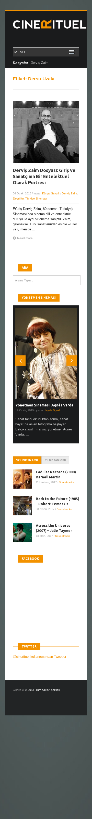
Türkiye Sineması (36, 198)
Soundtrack (27, 460)
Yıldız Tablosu (55, 460)
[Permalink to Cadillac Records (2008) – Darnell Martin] (24, 479)
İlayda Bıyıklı (53, 410)
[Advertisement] (46, 771)
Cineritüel (18, 689)
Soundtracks (66, 482)
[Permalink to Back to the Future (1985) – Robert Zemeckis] (24, 505)
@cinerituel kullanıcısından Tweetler (39, 657)
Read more (25, 238)
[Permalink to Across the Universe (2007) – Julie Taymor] (24, 532)
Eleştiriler (18, 198)
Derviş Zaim (40, 63)
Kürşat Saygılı (51, 193)
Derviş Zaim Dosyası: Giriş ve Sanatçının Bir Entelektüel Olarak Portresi (44, 176)
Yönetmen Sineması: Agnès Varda (44, 405)
